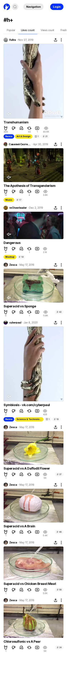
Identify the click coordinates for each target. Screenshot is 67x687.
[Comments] (21, 128)
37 (59, 474)
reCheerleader (18, 208)
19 (56, 419)
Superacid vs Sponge (20, 306)
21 (45, 136)
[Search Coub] (15, 7)
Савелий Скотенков (20, 144)
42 (59, 311)
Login (57, 6)
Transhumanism (16, 122)
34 (59, 647)
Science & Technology (29, 419)
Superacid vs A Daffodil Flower (27, 468)
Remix (8, 136)
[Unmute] (9, 114)
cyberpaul (15, 322)
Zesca (13, 265)
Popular (11, 30)
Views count (47, 30)
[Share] (55, 40)
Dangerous (12, 243)
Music (8, 199)
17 (19, 199)
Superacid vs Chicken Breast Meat (30, 584)
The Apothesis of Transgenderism (30, 186)
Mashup (9, 257)
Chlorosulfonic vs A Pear (22, 641)
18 (21, 256)
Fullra (12, 40)
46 (59, 531)
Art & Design (24, 136)
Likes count (27, 30)
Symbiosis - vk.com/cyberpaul (27, 405)
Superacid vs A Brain (19, 526)
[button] (6, 128)
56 (59, 589)
